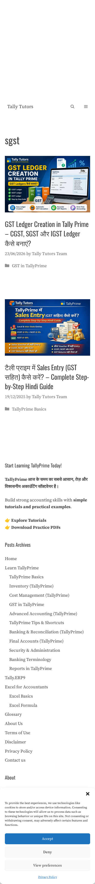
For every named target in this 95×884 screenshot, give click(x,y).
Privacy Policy (47, 877)
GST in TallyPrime (29, 266)
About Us (14, 723)
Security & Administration (34, 650)
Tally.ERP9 (15, 678)
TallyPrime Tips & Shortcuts (36, 623)
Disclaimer (15, 742)
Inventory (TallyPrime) (31, 586)
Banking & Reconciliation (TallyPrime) (46, 632)
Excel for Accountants (26, 687)
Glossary (13, 714)
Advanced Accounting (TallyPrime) (43, 614)
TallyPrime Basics (29, 409)
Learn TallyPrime (22, 568)
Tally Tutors (20, 107)
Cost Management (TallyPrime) (39, 595)
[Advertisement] (47, 49)
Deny (47, 852)
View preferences (47, 865)
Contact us (15, 760)
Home (11, 559)
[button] (87, 793)
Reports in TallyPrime (30, 668)
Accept (47, 838)
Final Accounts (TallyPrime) (36, 641)
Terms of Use (17, 733)
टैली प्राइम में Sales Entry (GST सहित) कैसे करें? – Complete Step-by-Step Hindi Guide (47, 376)
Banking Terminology (30, 659)
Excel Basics (21, 696)
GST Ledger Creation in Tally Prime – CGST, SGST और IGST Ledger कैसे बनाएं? (47, 233)
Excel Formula (23, 705)
